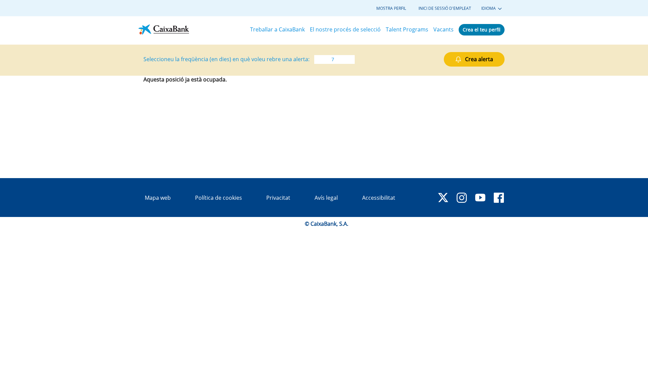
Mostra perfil (391, 8)
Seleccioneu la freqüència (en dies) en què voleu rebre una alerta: (226, 59)
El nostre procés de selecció (345, 29)
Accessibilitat (378, 197)
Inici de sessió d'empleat (444, 8)
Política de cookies (218, 197)
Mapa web (158, 197)
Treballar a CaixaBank (277, 29)
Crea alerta (479, 59)
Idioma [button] (489, 8)
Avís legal (326, 197)
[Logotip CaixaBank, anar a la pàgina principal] (163, 29)
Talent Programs (407, 29)
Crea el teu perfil (482, 29)
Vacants (443, 29)
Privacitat (278, 197)
